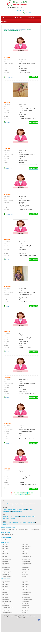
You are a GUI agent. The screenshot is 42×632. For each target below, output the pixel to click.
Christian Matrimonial (7, 505)
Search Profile (18, 17)
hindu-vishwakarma (6, 564)
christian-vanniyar (6, 574)
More (37, 529)
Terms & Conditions (13, 522)
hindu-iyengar (5, 550)
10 (24, 494)
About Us (5, 522)
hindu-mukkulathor (26, 546)
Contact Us (5, 516)
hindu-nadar (24, 550)
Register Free (12, 503)
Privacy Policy (23, 522)
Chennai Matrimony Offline (9, 509)
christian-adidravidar (26, 556)
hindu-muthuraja (25, 548)
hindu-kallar (4, 551)
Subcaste (11, 529)
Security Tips (31, 522)
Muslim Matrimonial (17, 505)
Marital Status (21, 529)
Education (27, 529)
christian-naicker (6, 567)
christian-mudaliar (26, 561)
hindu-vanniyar (5, 563)
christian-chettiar (26, 558)
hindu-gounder (5, 548)
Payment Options (26, 505)
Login (7, 503)
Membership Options (17, 511)
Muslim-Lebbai (25, 569)
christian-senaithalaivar (7, 571)
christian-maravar (26, 559)
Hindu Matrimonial (30, 503)
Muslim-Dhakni (25, 567)
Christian (7, 534)
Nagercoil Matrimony (9, 29)
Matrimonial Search (21, 503)
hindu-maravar (5, 553)
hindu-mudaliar (25, 544)
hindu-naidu (24, 553)
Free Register (31, 17)
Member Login (20, 10)
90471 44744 (28, 12)
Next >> (28, 494)
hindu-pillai (4, 556)
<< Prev (14, 493)
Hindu (2, 534)
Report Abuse (6, 518)
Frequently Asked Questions (27, 516)
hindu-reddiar (5, 558)
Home (3, 17)
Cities (15, 529)
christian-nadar (25, 564)
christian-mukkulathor (27, 563)
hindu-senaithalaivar (6, 559)
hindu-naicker (25, 551)
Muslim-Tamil (25, 574)
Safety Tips (5, 524)
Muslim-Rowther (25, 571)
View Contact (8, 77)
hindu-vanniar (5, 561)
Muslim (11, 534)
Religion (3, 529)
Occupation (33, 529)
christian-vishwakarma (7, 576)
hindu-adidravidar (6, 544)
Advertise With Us (21, 509)
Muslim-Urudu (25, 576)
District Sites (4, 21)
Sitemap (13, 518)
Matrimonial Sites (21, 29)
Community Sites (7, 511)
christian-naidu (5, 569)
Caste (7, 529)
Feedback (16, 516)
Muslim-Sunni (25, 572)
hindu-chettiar (5, 546)
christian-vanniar (6, 572)
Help (11, 516)
